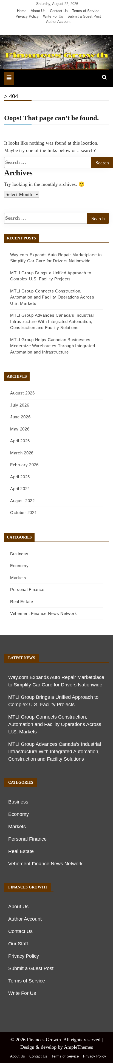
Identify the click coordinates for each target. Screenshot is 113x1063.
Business (19, 553)
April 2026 (20, 440)
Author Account (58, 22)
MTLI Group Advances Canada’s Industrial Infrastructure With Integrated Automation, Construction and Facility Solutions (52, 321)
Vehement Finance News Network (43, 613)
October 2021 (23, 512)
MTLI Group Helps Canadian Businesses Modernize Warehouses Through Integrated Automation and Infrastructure (52, 345)
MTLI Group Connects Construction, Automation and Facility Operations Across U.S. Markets (52, 297)
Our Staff (18, 943)
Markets (18, 577)
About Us (38, 11)
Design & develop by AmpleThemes (56, 1047)
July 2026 (19, 405)
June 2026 (20, 417)
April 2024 (20, 488)
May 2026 (20, 429)
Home (21, 11)
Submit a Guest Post (84, 16)
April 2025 (20, 476)
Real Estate (21, 601)
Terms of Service (85, 11)
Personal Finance (27, 589)
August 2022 (22, 500)
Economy (19, 565)
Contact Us (59, 11)
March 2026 (21, 453)
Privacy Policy (27, 16)
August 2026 (22, 393)
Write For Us (53, 16)
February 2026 (24, 464)
